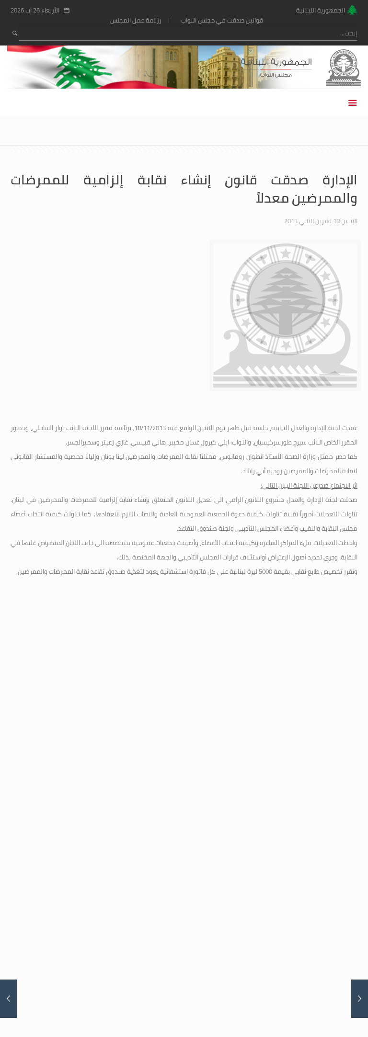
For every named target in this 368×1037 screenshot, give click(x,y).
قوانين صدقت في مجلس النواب (222, 20)
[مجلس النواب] (318, 67)
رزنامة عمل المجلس (135, 20)
